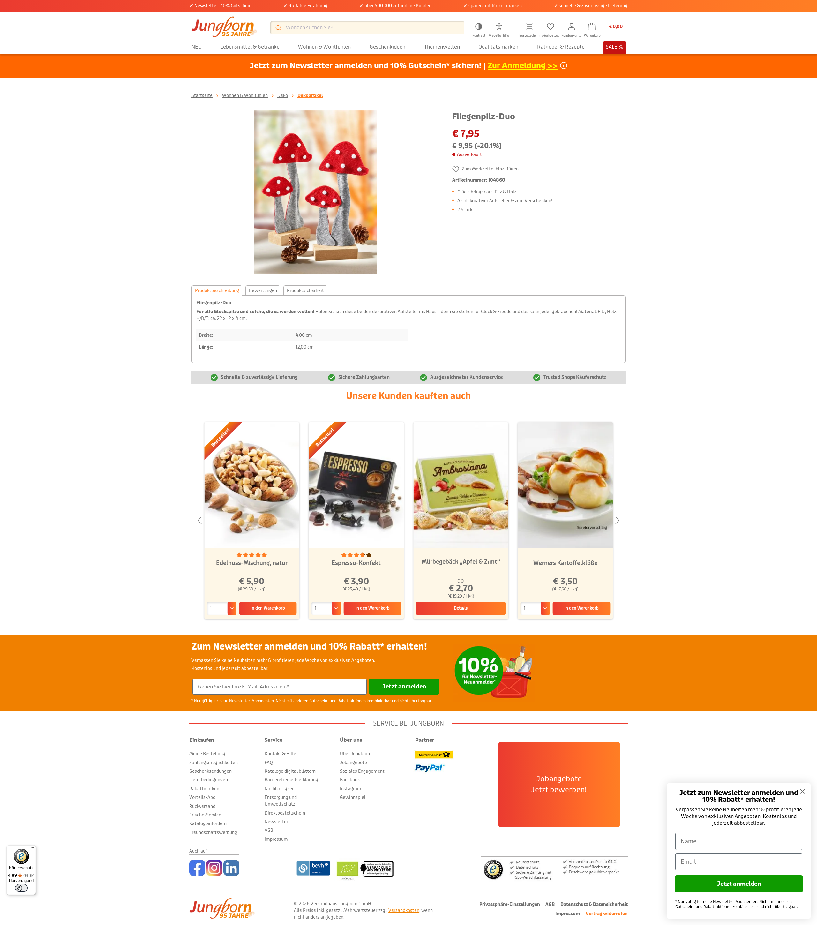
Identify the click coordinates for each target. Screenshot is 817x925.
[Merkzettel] (550, 26)
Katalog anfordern (208, 823)
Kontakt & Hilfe (280, 753)
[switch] (21, 888)
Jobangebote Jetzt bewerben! (559, 784)
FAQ (269, 762)
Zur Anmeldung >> (523, 66)
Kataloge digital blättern (290, 771)
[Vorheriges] (199, 520)
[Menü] (32, 849)
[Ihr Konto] (571, 26)
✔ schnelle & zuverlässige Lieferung (590, 6)
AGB (269, 830)
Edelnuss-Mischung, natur (252, 563)
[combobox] (367, 27)
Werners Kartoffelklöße (565, 563)
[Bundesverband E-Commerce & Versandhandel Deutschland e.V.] (313, 868)
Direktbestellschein (285, 813)
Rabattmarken (204, 789)
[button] (478, 29)
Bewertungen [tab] (263, 290)
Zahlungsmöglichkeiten (213, 762)
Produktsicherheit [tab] (305, 290)
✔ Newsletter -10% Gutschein (220, 6)
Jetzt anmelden (404, 686)
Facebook (350, 780)
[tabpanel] (408, 329)
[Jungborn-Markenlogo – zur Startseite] (224, 28)
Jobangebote (353, 762)
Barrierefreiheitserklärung (291, 780)
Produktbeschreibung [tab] (217, 290)
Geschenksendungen (210, 771)
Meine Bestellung (207, 753)
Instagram (350, 789)
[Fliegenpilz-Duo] (315, 192)
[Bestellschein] (529, 26)
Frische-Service (205, 815)
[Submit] (277, 27)
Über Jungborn (355, 753)
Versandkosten (403, 910)
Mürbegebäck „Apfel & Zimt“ (461, 562)
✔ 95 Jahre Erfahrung (305, 6)
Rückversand (202, 806)
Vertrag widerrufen (607, 913)
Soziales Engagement (362, 771)
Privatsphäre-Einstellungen (509, 904)
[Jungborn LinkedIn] (231, 868)
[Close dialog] (802, 791)
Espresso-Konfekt (356, 563)
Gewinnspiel (352, 797)
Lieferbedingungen (208, 780)
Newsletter (276, 821)
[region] (315, 192)
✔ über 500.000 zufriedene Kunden (395, 6)
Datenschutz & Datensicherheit (594, 904)
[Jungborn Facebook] (197, 868)
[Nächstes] (617, 520)
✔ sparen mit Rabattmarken (493, 6)
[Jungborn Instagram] (214, 868)
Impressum (276, 839)
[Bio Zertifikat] (380, 868)
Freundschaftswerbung (213, 832)
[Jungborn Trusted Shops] (554, 869)
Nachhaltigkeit (280, 789)
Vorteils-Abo (202, 797)
